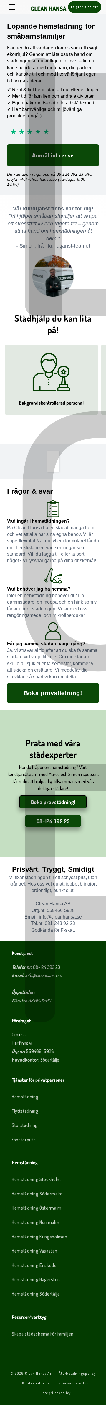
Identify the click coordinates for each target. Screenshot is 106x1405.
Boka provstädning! (53, 693)
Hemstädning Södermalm (37, 1194)
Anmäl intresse (53, 155)
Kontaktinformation (39, 1383)
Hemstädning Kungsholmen (39, 1237)
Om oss (19, 1034)
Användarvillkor (76, 1383)
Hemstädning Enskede (34, 1265)
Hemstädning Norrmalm (35, 1222)
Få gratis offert (84, 7)
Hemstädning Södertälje (36, 1294)
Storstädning (25, 1125)
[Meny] (12, 7)
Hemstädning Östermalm (37, 1208)
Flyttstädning (25, 1111)
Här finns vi (22, 1043)
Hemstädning (25, 1097)
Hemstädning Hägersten (36, 1279)
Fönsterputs (24, 1139)
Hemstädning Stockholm (36, 1179)
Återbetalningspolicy (77, 1373)
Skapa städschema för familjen (43, 1334)
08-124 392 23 (53, 821)
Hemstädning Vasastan (34, 1251)
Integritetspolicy (56, 1393)
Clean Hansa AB (38, 1373)
